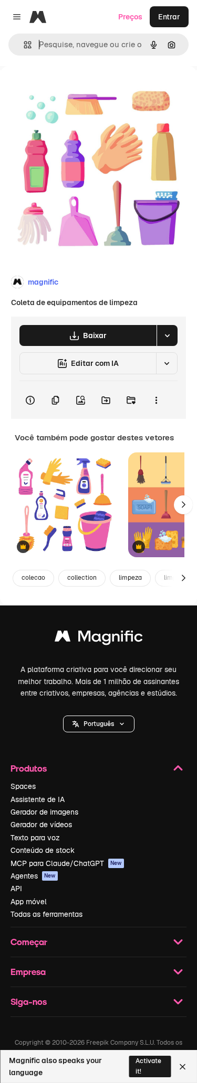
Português (99, 724)
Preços (130, 16)
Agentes (33, 876)
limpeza (130, 577)
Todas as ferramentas (46, 914)
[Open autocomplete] (23, 45)
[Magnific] (99, 639)
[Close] (182, 1066)
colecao (33, 577)
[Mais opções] (156, 399)
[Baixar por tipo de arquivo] (167, 335)
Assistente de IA (38, 799)
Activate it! (148, 1066)
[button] (98, 724)
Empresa (28, 971)
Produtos (29, 768)
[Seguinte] (183, 504)
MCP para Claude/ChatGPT (66, 863)
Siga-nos (29, 1001)
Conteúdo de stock (43, 850)
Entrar (169, 16)
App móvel (29, 901)
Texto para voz (35, 837)
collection (82, 577)
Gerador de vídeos (41, 824)
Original (67, 90)
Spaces (23, 786)
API (16, 888)
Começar (29, 941)
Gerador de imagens (44, 812)
